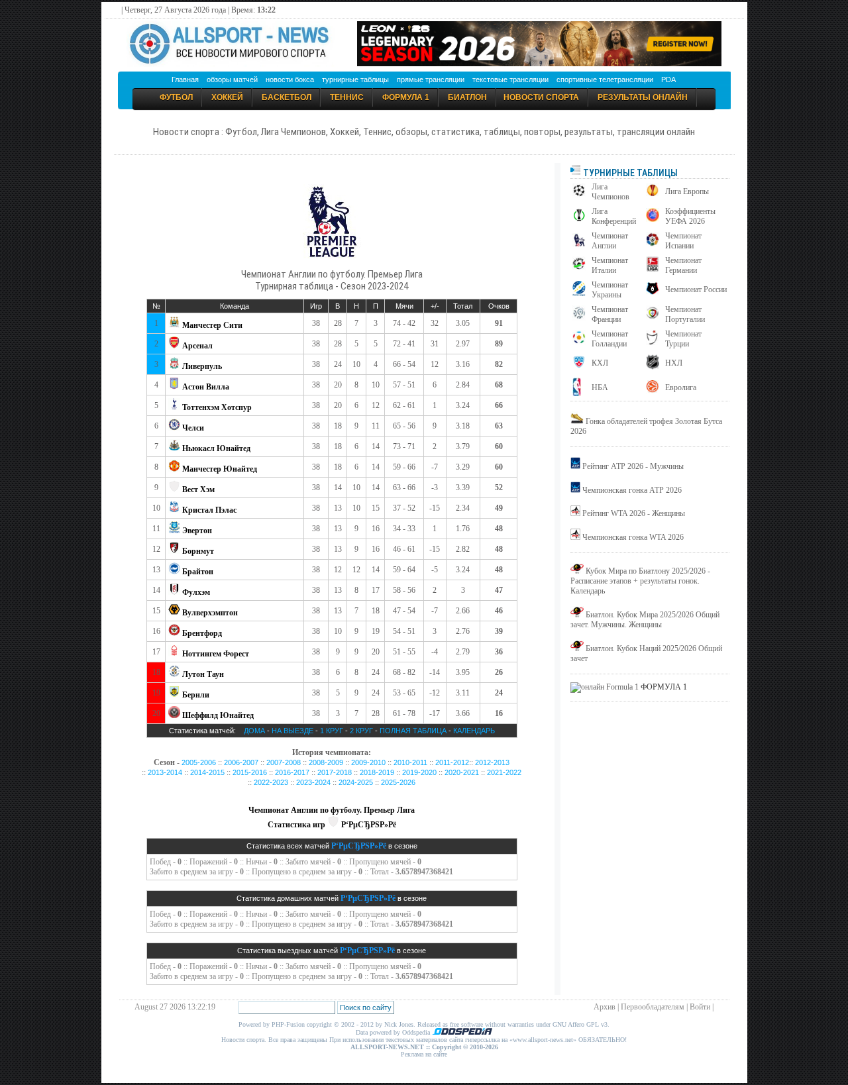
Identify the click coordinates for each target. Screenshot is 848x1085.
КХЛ (600, 363)
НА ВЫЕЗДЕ (292, 731)
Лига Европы (687, 191)
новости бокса (290, 79)
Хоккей (227, 97)
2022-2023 (271, 782)
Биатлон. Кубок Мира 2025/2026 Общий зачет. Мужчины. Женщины (644, 619)
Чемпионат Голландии (610, 338)
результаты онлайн (643, 97)
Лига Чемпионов (610, 191)
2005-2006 (199, 762)
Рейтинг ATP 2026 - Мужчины (633, 466)
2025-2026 (398, 782)
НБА (600, 387)
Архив (604, 1006)
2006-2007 (241, 762)
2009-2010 (368, 762)
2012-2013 (492, 762)
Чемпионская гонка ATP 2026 (632, 490)
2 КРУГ (362, 731)
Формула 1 (405, 97)
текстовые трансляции (510, 79)
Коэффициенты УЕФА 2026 (690, 216)
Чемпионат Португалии (685, 314)
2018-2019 (377, 772)
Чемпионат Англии (610, 240)
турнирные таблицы (355, 79)
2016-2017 (292, 772)
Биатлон (467, 97)
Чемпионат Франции (610, 314)
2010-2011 (410, 762)
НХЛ (673, 363)
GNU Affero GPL (576, 1024)
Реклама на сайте (424, 1054)
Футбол (176, 97)
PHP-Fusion (288, 1024)
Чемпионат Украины (610, 289)
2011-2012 (452, 762)
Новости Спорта (541, 97)
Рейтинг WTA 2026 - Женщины (633, 513)
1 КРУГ (331, 731)
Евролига (680, 387)
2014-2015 (207, 772)
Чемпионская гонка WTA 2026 (633, 537)
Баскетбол (286, 97)
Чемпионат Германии (683, 265)
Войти (700, 1006)
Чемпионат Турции (683, 338)
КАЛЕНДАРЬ (474, 731)
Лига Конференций (614, 216)
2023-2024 (313, 782)
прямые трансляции (430, 79)
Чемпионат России (696, 289)
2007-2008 (283, 762)
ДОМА (254, 731)
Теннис (347, 97)
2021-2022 (504, 772)
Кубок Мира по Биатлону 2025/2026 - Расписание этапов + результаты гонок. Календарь (640, 580)
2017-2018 (334, 772)
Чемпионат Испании (683, 240)
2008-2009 (326, 762)
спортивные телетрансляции (604, 79)
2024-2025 (356, 782)
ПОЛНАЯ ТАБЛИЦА (413, 731)
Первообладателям (652, 1006)
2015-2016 (250, 772)
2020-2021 (462, 772)
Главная (185, 79)
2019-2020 (419, 772)
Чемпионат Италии (610, 265)
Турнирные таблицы (629, 173)
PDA (668, 79)
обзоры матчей (232, 79)
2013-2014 (165, 772)
